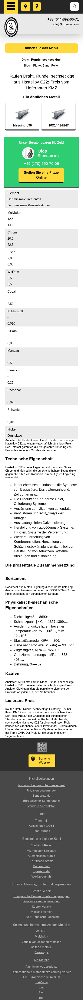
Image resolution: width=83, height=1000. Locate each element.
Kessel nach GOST (41, 825)
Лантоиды (42, 952)
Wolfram (41, 931)
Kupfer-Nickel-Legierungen (41, 901)
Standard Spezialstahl (41, 806)
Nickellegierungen (41, 778)
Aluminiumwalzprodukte (41, 966)
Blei (41, 997)
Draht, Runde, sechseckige (41, 59)
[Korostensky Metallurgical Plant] (11, 27)
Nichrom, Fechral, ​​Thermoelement (41, 785)
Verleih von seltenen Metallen (41, 941)
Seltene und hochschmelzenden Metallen (41, 924)
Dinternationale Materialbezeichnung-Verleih (41, 972)
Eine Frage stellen (37, 2)
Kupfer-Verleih (41, 906)
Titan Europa (41, 830)
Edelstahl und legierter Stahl (41, 838)
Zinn (41, 992)
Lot (41, 987)
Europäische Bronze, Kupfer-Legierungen (42, 896)
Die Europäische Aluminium (41, 977)
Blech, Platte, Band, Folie (41, 65)
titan (41, 813)
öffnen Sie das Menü (41, 48)
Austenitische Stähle (41, 855)
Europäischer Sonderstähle (41, 800)
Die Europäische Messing (41, 916)
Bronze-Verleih (42, 891)
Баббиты (42, 982)
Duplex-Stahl (41, 866)
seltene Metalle (41, 947)
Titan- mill (41, 820)
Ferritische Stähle (41, 860)
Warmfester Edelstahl (41, 850)
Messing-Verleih (41, 911)
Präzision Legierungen (41, 790)
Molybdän (41, 936)
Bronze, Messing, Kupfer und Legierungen (41, 884)
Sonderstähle (41, 795)
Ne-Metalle (41, 960)
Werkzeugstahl (41, 876)
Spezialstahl (41, 871)
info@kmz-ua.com (66, 24)
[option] (22, 116)
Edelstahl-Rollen (42, 845)
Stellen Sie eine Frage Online (41, 175)
